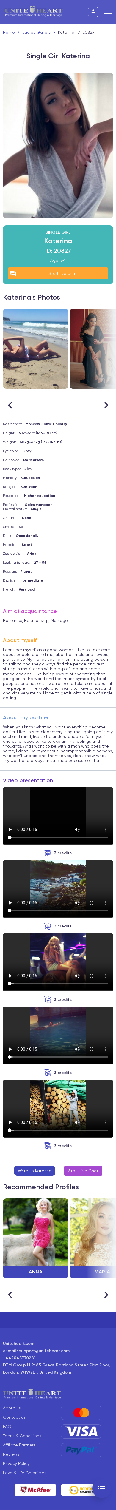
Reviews (11, 1454)
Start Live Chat (83, 1170)
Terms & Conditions (22, 1435)
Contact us (14, 1417)
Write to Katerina (34, 1170)
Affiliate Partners (19, 1445)
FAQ (7, 1426)
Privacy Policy (16, 1463)
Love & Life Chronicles (24, 1472)
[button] (106, 405)
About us (12, 1408)
